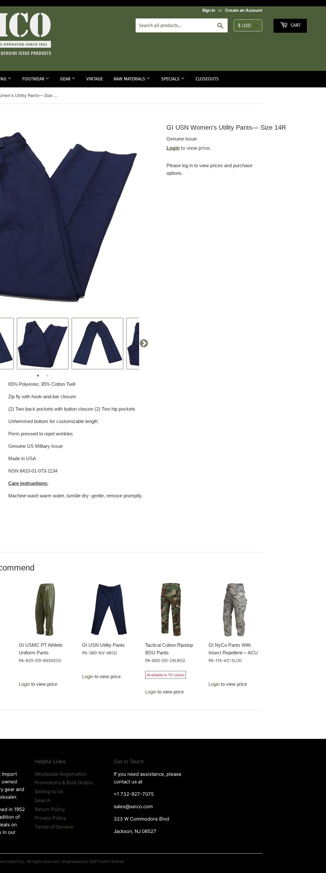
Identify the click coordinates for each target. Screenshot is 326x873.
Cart (295, 25)
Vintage (94, 79)
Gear (66, 79)
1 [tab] (38, 375)
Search (43, 800)
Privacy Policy (50, 818)
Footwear (34, 79)
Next (144, 343)
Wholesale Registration (61, 774)
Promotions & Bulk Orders (64, 783)
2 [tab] (47, 375)
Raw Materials (130, 79)
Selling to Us (49, 791)
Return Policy (50, 809)
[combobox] (182, 25)
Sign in (208, 10)
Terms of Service (54, 827)
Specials (171, 79)
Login (173, 148)
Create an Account (243, 10)
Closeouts (207, 79)
